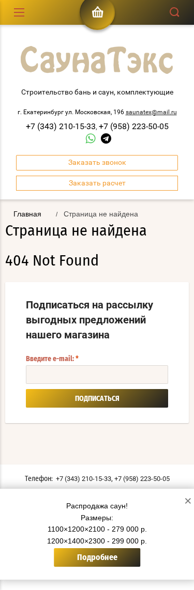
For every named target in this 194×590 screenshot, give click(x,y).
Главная (27, 214)
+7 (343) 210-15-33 (61, 126)
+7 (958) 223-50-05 (134, 126)
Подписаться (97, 398)
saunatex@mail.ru (151, 112)
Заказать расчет (97, 183)
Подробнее (97, 557)
